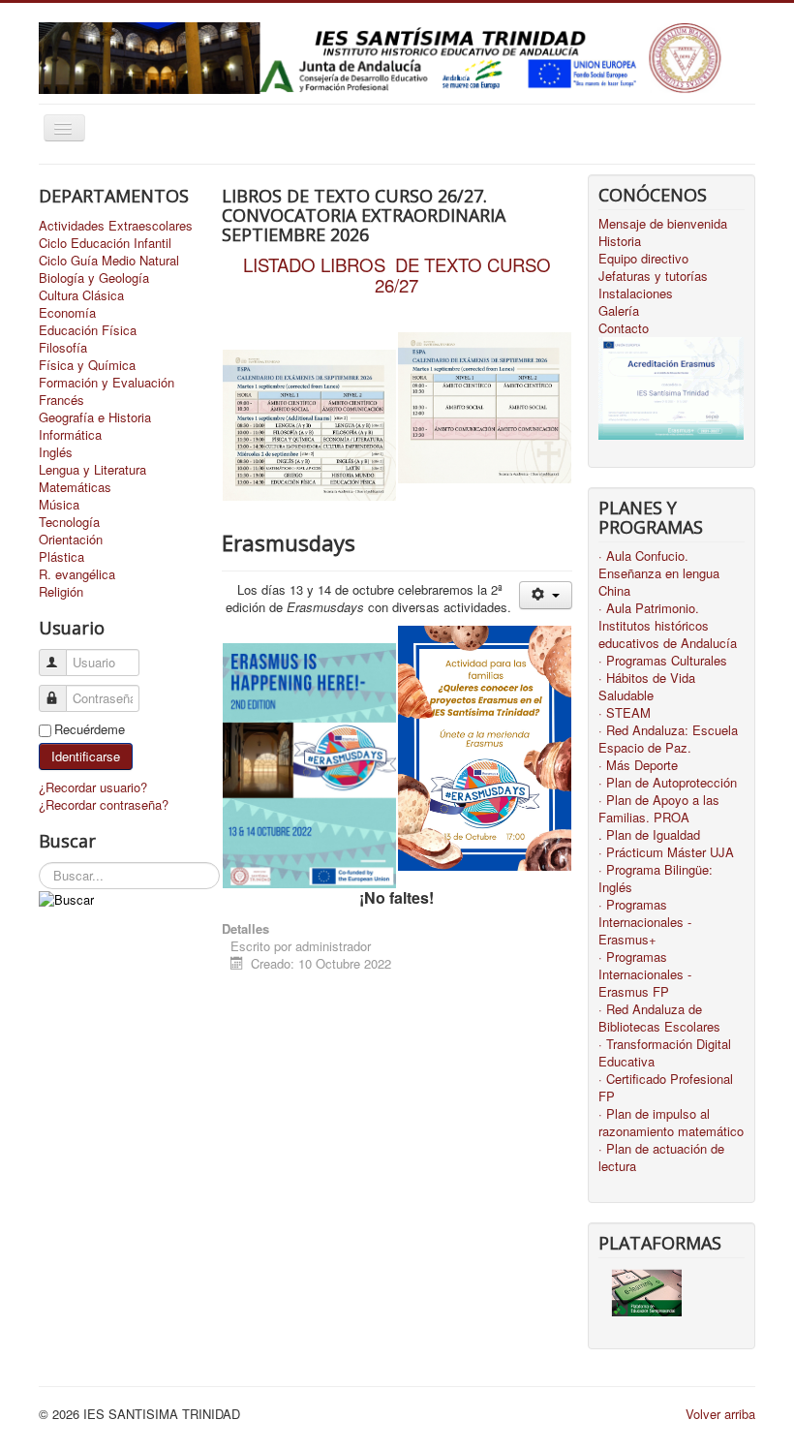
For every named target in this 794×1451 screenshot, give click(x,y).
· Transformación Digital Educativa (664, 1052)
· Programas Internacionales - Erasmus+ (644, 922)
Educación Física (88, 330)
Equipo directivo (643, 258)
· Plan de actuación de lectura (661, 1157)
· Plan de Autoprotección (667, 782)
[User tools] (545, 595)
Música (59, 504)
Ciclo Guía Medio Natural (109, 260)
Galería (618, 311)
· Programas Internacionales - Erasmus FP (644, 974)
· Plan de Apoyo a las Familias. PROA (658, 808)
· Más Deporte (638, 765)
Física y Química (87, 365)
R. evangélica (77, 574)
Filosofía (63, 347)
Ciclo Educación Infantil (105, 243)
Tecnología (69, 522)
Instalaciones (635, 293)
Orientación (71, 539)
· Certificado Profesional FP (665, 1087)
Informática (70, 435)
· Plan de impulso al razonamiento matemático (671, 1122)
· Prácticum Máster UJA (666, 852)
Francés (61, 400)
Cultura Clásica (81, 295)
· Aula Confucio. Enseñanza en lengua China (658, 573)
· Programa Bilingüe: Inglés (655, 878)
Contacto (623, 328)
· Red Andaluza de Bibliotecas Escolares (659, 1018)
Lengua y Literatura (92, 470)
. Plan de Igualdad (649, 835)
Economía (67, 313)
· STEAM (624, 713)
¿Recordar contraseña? (103, 804)
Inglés (56, 452)
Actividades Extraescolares (116, 225)
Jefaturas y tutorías (653, 276)
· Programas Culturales (662, 660)
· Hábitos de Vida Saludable (646, 686)
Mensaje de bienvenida (662, 223)
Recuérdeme (89, 729)
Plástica (61, 557)
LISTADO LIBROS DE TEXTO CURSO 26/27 (397, 274)
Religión (61, 592)
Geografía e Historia (95, 417)
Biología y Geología (94, 278)
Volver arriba (720, 1414)
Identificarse (85, 756)
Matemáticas (75, 487)
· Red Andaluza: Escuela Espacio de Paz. (668, 739)
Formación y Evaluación (106, 382)
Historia (619, 241)
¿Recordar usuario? (93, 787)
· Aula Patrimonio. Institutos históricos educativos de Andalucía (667, 626)
